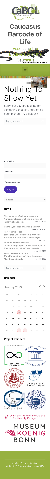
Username (9, 161)
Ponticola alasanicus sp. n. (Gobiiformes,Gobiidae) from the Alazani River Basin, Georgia (23, 256)
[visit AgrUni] (14, 356)
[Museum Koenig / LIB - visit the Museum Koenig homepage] (25, 440)
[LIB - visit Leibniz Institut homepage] (25, 418)
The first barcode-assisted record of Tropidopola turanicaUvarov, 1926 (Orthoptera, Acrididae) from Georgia (24, 245)
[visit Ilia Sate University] (14, 378)
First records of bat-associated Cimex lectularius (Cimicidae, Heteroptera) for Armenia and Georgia (23, 235)
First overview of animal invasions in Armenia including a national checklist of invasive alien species (23, 219)
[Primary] (25, 70)
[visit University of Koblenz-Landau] (35, 378)
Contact (34, 463)
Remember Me (13, 182)
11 (19, 312)
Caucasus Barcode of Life (25, 34)
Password (8, 171)
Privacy (24, 463)
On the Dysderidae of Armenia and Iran (22, 227)
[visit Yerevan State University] (35, 400)
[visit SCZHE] (35, 356)
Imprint (15, 463)
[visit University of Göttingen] (14, 400)
